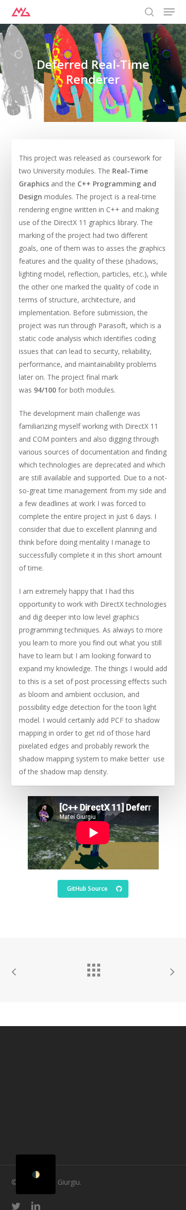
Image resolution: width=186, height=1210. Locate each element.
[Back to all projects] (93, 968)
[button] (169, 12)
